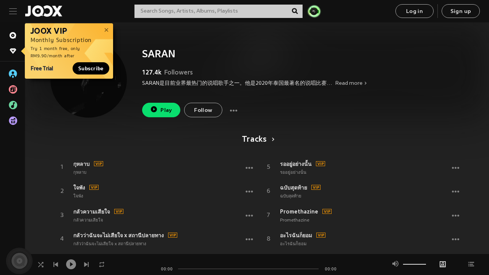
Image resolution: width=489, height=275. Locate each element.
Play (166, 110)
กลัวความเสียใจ (91, 212)
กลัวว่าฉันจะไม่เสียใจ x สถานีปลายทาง (118, 235)
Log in (414, 12)
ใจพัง (79, 187)
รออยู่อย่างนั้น (296, 164)
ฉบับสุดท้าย (293, 187)
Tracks (254, 140)
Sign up (460, 12)
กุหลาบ (81, 164)
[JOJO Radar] (314, 11)
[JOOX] (43, 11)
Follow (203, 110)
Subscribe (91, 68)
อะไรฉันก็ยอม (296, 235)
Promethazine (299, 212)
